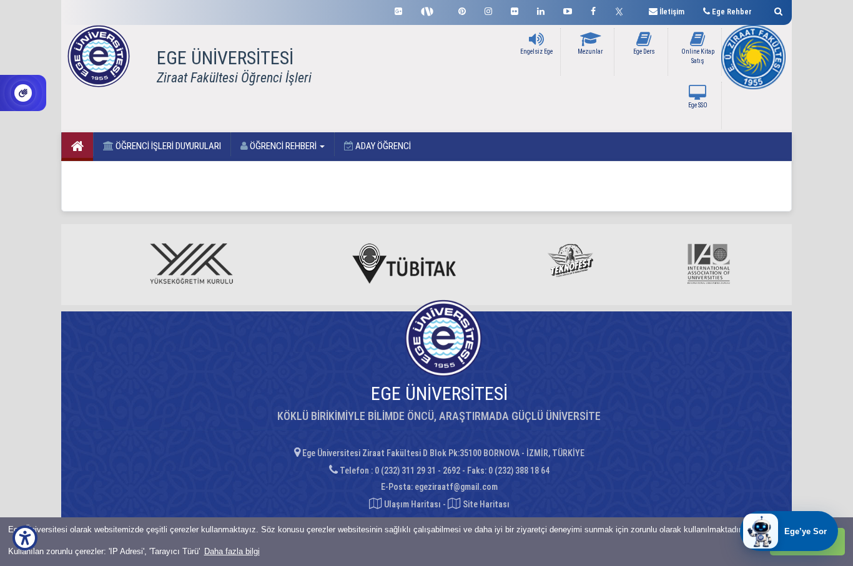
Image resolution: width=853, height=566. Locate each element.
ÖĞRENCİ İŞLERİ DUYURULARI (167, 146)
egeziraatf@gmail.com (456, 487)
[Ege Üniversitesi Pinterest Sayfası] (462, 9)
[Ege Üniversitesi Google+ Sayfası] (398, 9)
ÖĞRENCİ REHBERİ (283, 146)
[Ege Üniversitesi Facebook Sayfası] (593, 9)
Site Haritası (485, 504)
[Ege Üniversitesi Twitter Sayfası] (622, 10)
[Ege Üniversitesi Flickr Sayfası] (514, 9)
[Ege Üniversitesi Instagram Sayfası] (488, 9)
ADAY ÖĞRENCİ (382, 146)
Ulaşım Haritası (411, 504)
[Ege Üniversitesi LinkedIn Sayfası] (541, 9)
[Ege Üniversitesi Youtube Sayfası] (567, 9)
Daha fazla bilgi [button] (232, 551)
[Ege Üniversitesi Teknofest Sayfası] (430, 10)
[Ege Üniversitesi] (776, 9)
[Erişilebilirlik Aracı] (24, 537)
